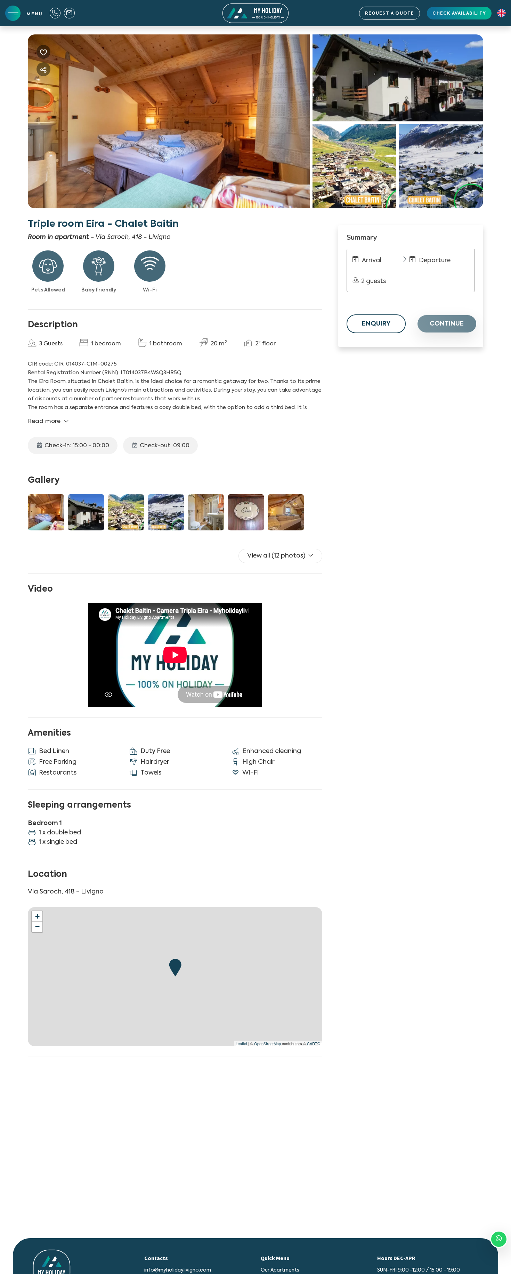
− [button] (37, 926)
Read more (44, 421)
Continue (447, 324)
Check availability (459, 13)
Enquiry (376, 324)
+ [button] (37, 916)
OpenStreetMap (267, 1043)
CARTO (314, 1043)
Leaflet (241, 1043)
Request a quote (389, 13)
